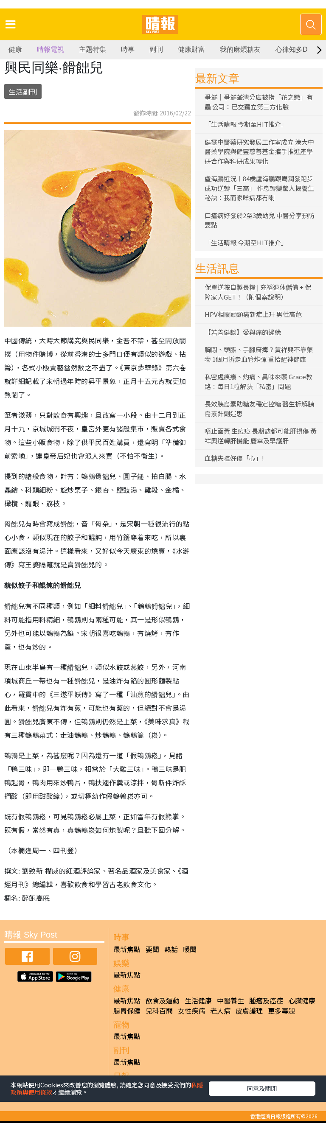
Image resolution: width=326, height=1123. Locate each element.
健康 (15, 49)
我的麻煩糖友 (240, 49)
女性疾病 (191, 1010)
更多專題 (281, 1010)
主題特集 (92, 49)
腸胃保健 (127, 1010)
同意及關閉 (262, 1088)
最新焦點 (127, 949)
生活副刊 (22, 91)
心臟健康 (301, 1000)
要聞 (152, 949)
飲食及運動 (163, 1000)
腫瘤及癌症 (266, 1000)
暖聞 (190, 949)
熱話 (171, 949)
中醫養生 (230, 1000)
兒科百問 (159, 1010)
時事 (128, 49)
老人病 (220, 1010)
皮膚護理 (249, 1010)
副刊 (156, 49)
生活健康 (198, 1000)
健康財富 (191, 49)
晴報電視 (50, 49)
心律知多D (291, 49)
